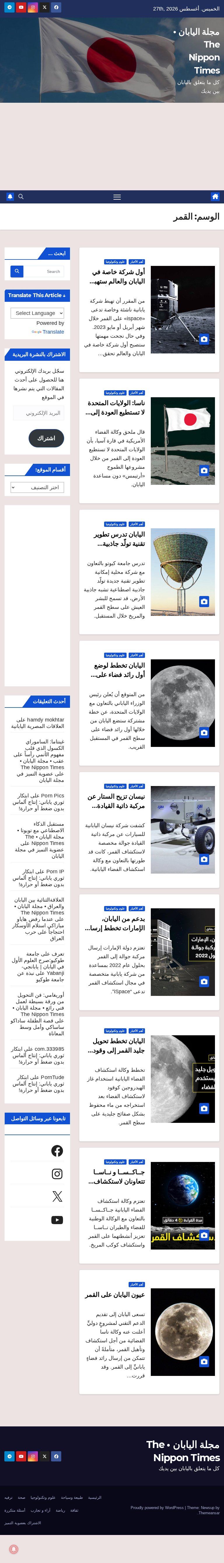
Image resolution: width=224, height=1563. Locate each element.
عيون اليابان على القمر (115, 1295)
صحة (21, 1497)
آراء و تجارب (40, 1510)
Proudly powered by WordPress (158, 1508)
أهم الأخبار (136, 261)
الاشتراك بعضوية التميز (22, 1523)
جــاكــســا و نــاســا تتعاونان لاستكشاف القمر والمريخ (119, 1181)
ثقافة (74, 1510)
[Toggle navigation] (117, 196)
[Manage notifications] (13, 1549)
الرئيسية (95, 1497)
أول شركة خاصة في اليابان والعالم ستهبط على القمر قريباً (117, 281)
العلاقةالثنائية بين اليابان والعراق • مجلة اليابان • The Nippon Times (39, 906)
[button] (21, 197)
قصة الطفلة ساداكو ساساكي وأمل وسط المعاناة (37, 1027)
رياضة (60, 1510)
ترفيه (8, 1497)
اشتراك (46, 438)
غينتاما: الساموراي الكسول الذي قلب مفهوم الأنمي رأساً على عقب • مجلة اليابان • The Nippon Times (38, 754)
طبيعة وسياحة (72, 1497)
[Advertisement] (112, 146)
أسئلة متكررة (14, 1510)
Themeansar (209, 1513)
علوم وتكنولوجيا (115, 261)
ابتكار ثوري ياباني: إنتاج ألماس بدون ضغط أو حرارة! (38, 802)
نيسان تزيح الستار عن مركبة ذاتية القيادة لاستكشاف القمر (116, 805)
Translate (53, 332)
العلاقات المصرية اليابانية (37, 726)
